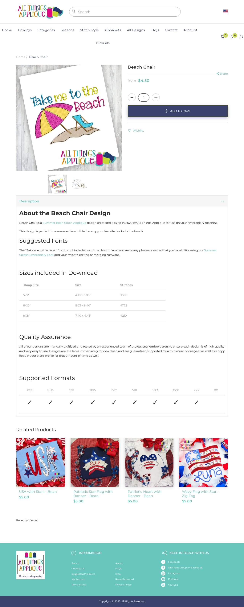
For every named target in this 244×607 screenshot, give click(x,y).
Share (224, 73)
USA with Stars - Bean (38, 492)
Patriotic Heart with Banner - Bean (144, 494)
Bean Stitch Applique (71, 223)
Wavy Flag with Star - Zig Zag (200, 494)
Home (20, 57)
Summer (49, 223)
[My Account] (241, 37)
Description (29, 201)
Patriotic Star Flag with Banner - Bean (93, 494)
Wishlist (138, 130)
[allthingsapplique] (40, 11)
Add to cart (180, 111)
